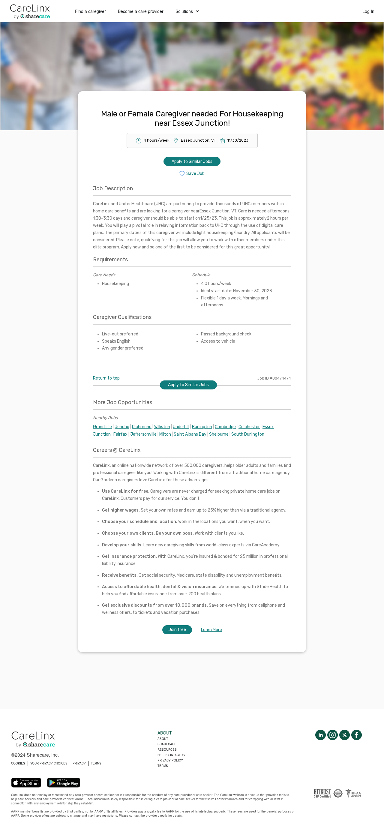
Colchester (249, 426)
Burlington (202, 426)
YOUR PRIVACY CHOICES (49, 763)
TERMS (96, 763)
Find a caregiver (90, 11)
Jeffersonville (143, 434)
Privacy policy (170, 760)
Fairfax (120, 434)
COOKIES (18, 763)
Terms (163, 766)
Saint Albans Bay (190, 434)
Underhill (181, 426)
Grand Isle (102, 426)
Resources (167, 749)
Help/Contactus (171, 755)
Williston (162, 426)
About (163, 739)
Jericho (122, 426)
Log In (368, 11)
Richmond (142, 426)
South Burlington (247, 434)
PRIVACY (79, 763)
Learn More (211, 629)
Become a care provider (141, 11)
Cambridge (225, 426)
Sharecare (167, 744)
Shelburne (219, 434)
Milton (165, 434)
